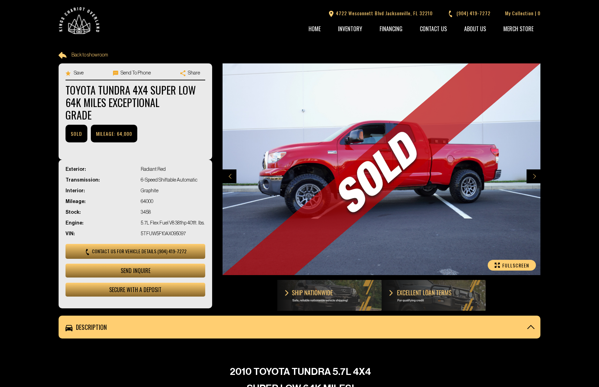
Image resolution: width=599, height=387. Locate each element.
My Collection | (522, 13)
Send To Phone (135, 73)
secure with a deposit (135, 289)
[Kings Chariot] (79, 21)
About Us (475, 29)
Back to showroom (89, 55)
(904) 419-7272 (473, 13)
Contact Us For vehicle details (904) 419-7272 (138, 251)
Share (193, 73)
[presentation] (229, 176)
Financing (391, 29)
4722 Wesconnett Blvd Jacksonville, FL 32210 (384, 13)
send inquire (135, 270)
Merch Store (518, 29)
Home (315, 29)
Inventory (350, 29)
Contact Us (433, 29)
